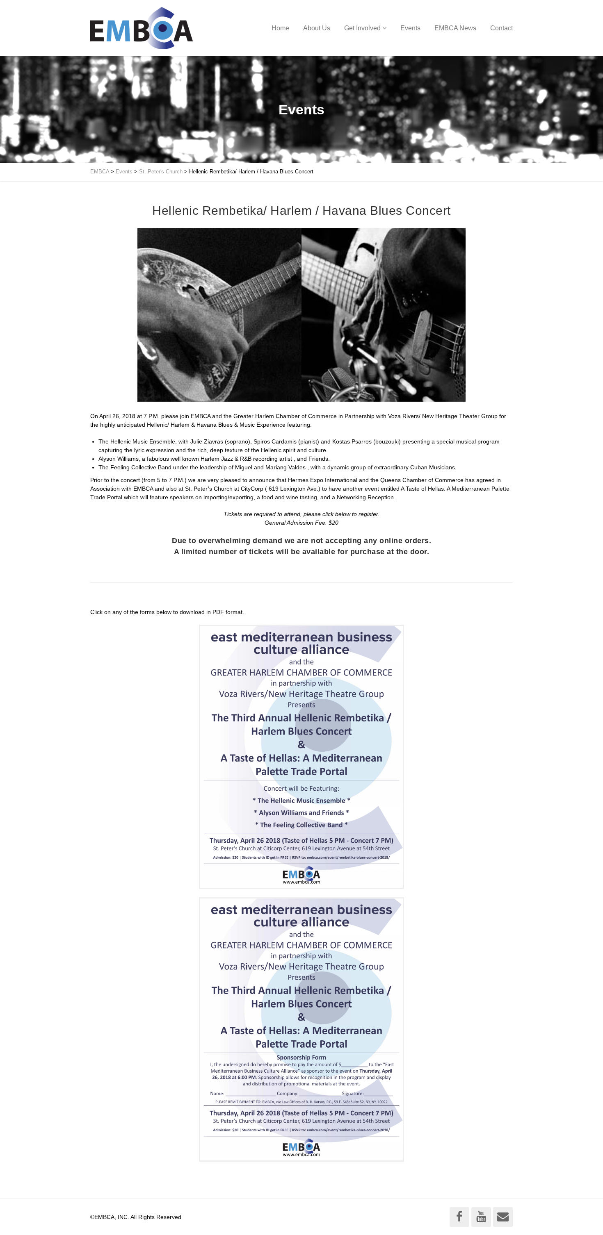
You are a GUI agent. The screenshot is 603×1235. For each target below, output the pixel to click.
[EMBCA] (141, 28)
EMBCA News (455, 28)
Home (280, 28)
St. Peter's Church (161, 171)
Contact (501, 28)
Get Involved (362, 28)
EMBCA (99, 171)
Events (410, 28)
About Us (316, 28)
